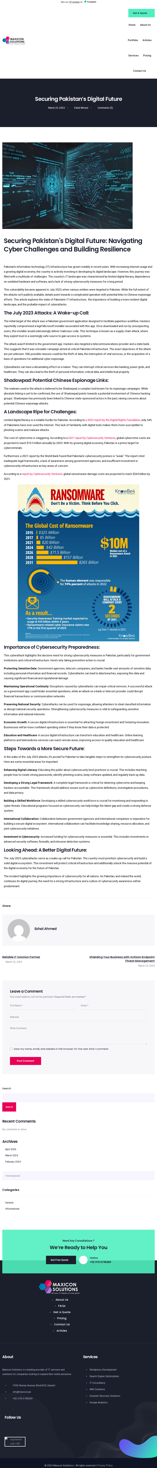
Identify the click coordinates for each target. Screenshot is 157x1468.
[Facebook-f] (8, 1428)
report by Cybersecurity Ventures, (42, 474)
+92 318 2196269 (100, 1262)
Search (6, 1088)
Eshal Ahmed (81, 107)
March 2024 (11, 1155)
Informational (12, 1208)
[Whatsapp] (40, 1428)
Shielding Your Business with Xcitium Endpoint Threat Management (122, 959)
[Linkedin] (29, 1428)
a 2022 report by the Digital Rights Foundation (112, 420)
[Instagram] (19, 1428)
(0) (105, 107)
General (9, 1202)
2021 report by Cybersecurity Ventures (91, 438)
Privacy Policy (105, 1465)
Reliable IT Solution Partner (21, 957)
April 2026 (10, 1149)
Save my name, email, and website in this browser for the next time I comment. (61, 1049)
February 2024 (13, 1161)
